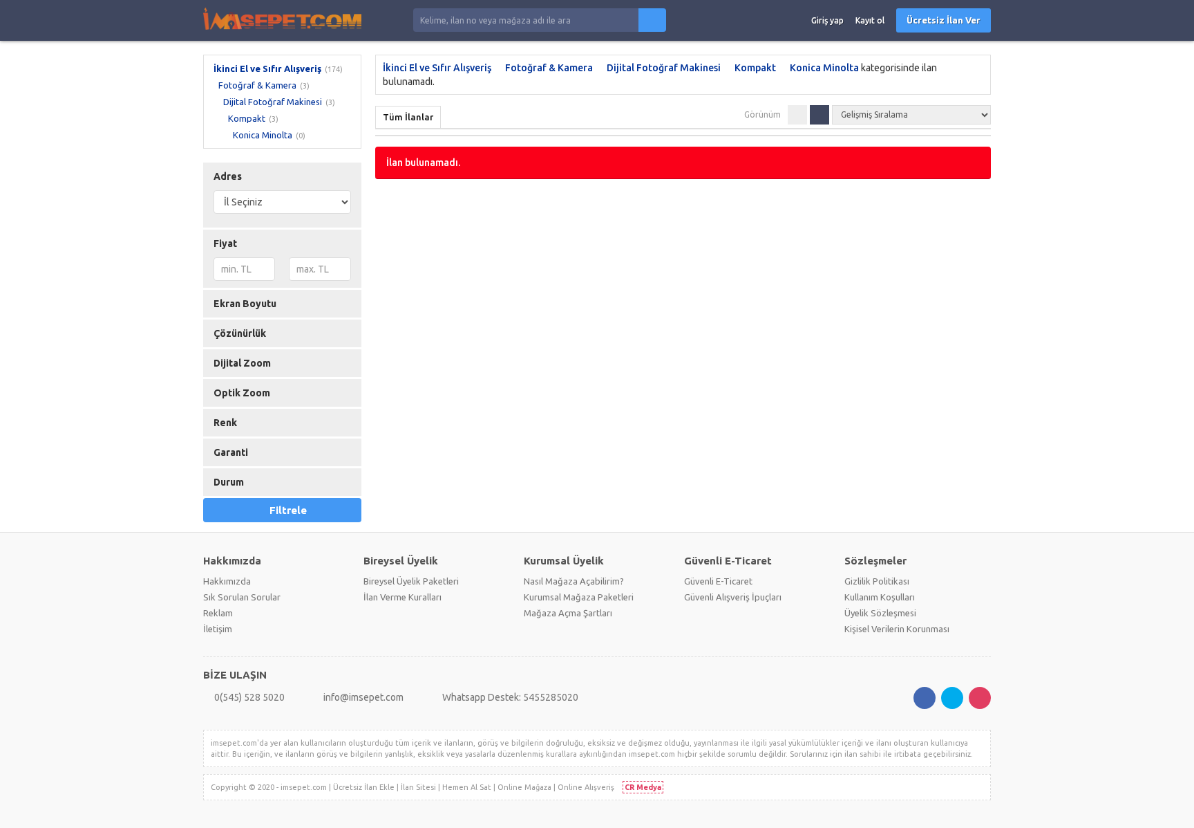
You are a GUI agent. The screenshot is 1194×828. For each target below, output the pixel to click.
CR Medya (643, 787)
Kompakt (246, 118)
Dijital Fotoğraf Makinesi (272, 102)
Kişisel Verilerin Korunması (896, 629)
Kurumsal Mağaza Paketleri (579, 597)
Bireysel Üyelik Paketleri (411, 581)
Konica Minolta (262, 135)
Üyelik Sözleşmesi (880, 613)
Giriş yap (827, 20)
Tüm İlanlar (408, 117)
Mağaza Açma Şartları (568, 613)
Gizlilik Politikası (876, 581)
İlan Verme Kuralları (402, 597)
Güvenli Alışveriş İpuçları (732, 597)
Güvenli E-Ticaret (718, 581)
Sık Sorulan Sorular (242, 597)
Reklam (218, 613)
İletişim (217, 629)
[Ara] (652, 20)
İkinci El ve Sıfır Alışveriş (267, 68)
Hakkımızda (227, 581)
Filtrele (288, 510)
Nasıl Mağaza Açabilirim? (574, 581)
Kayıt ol (869, 20)
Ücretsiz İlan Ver (943, 20)
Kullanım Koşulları (879, 597)
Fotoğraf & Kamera (257, 85)
